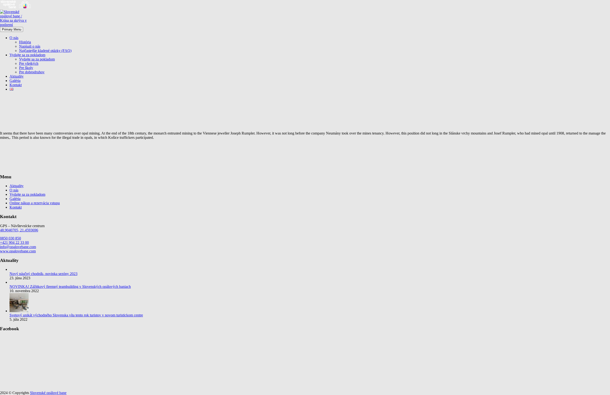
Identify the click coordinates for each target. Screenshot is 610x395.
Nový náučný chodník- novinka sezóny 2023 (43, 274)
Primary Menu (11, 29)
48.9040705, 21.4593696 (19, 230)
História (25, 42)
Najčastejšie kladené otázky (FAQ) (45, 51)
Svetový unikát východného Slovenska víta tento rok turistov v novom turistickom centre (76, 315)
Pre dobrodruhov (32, 72)
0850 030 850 (10, 238)
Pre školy (26, 68)
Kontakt (16, 85)
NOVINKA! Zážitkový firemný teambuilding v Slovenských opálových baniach (70, 287)
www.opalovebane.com (18, 251)
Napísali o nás (29, 46)
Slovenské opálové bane (48, 393)
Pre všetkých (28, 63)
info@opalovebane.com (18, 247)
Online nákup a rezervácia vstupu (35, 203)
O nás (14, 38)
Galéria (15, 81)
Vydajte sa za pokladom (27, 55)
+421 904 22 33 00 (14, 242)
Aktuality (17, 76)
